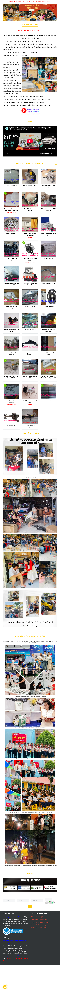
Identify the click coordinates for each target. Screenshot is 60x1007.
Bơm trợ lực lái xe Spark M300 (30, 259)
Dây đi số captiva (11, 185)
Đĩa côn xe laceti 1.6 (11, 233)
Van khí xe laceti (48, 258)
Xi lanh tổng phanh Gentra (11, 307)
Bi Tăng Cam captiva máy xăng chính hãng (11, 377)
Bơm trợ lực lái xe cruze (30, 185)
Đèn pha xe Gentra (30, 306)
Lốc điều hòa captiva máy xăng (30, 401)
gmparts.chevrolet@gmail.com (43, 1)
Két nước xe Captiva (48, 401)
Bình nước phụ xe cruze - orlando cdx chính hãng (11, 209)
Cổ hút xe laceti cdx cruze (11, 259)
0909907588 (18, 1)
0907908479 (32, 1)
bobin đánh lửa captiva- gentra (48, 353)
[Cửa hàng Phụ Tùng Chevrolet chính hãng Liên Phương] (54, 902)
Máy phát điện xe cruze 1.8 (48, 186)
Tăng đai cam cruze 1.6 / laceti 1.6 (48, 209)
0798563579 (25, 1)
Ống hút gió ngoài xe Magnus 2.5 (48, 330)
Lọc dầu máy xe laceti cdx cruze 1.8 (30, 234)
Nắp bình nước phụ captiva (11, 401)
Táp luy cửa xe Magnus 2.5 (30, 377)
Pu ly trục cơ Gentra (48, 306)
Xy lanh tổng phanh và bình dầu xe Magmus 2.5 (48, 377)
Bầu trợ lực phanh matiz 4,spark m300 (11, 284)
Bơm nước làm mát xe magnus (11, 353)
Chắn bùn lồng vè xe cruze (30, 209)
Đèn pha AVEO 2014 (30, 329)
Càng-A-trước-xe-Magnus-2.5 (30, 353)
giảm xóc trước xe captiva (30, 426)
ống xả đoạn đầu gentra (48, 283)
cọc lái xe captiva (11, 425)
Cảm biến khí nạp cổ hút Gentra (11, 330)
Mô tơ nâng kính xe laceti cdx (48, 234)
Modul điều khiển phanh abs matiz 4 (30, 284)
